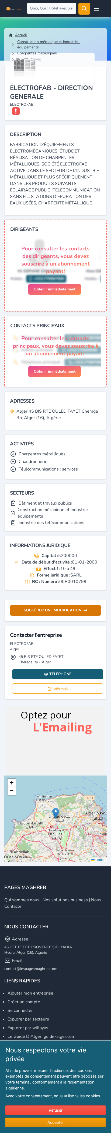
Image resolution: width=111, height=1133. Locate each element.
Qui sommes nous (21, 900)
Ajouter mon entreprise (30, 993)
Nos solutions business (65, 900)
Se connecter (20, 1010)
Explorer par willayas (28, 1028)
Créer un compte (24, 1002)
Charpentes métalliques (37, 53)
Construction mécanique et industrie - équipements (48, 44)
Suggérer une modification (52, 610)
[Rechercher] (84, 9)
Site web (61, 688)
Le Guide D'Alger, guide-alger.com (41, 1036)
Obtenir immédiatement (54, 289)
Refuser (56, 1110)
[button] (55, 813)
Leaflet (100, 859)
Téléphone (60, 674)
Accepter (55, 1122)
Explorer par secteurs (28, 1019)
